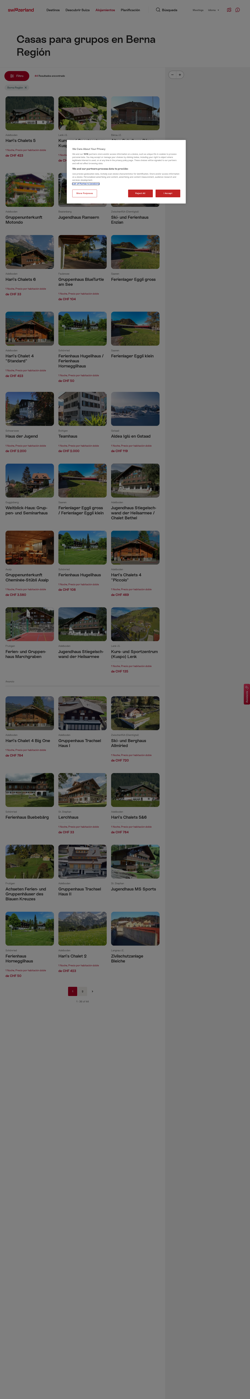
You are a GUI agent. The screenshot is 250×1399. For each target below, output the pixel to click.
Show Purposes (84, 193)
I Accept (168, 193)
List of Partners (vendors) (85, 184)
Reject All (140, 193)
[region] (126, 172)
